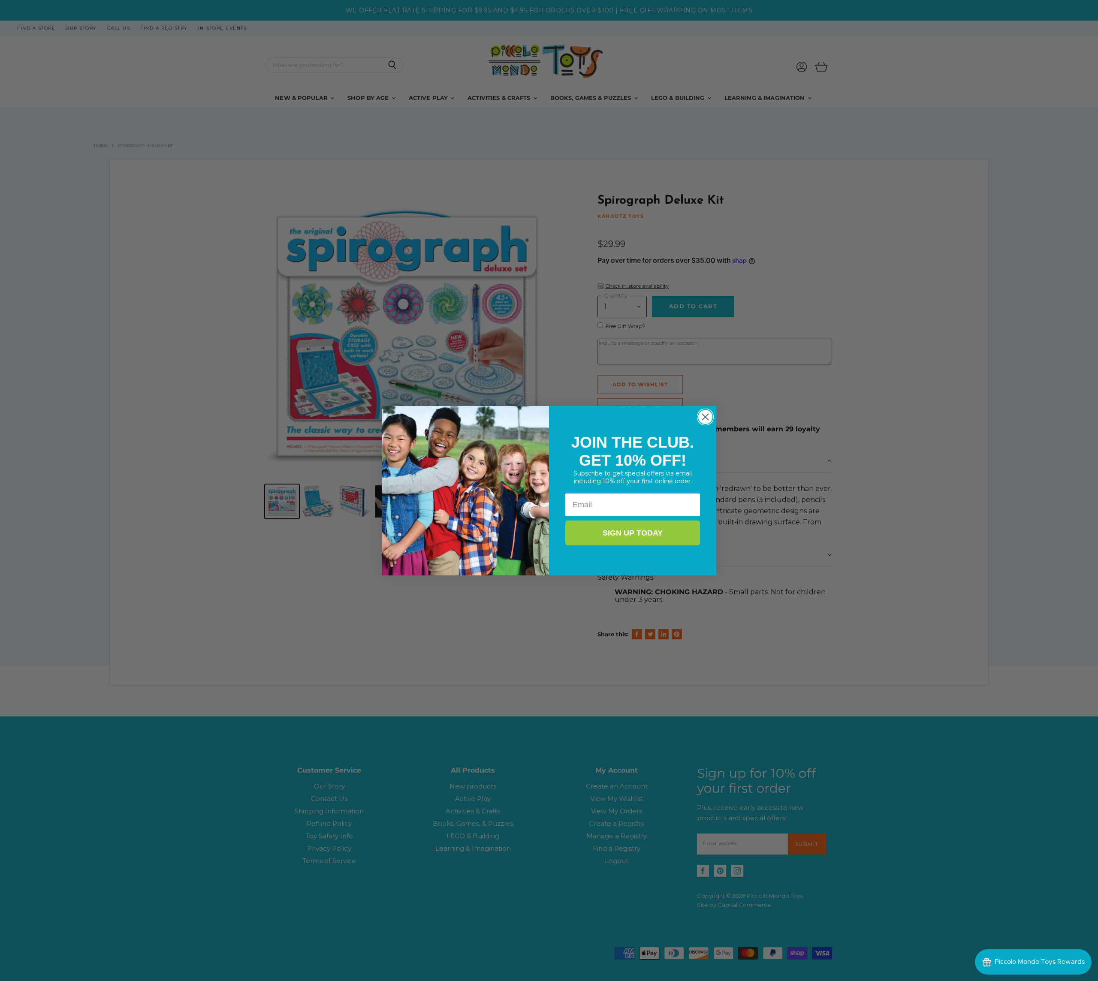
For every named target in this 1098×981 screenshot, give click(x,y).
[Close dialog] (705, 416)
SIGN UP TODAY (633, 533)
